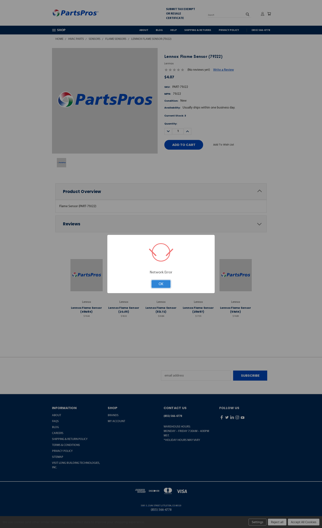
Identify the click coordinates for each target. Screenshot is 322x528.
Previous (311, 516)
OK (161, 283)
